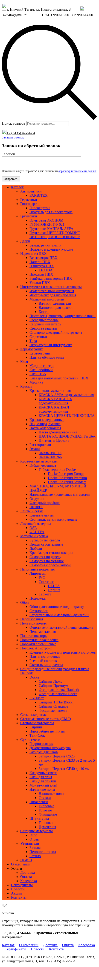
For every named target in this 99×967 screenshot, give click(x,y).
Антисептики (31, 191)
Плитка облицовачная (46, 357)
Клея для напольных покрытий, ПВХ (58, 378)
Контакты (18, 897)
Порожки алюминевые (38, 644)
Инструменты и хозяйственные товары (51, 287)
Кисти (44, 312)
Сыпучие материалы (36, 831)
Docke (34, 677)
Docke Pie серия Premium (67, 478)
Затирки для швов (43, 752)
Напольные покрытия (37, 569)
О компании (20, 864)
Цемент (26, 860)
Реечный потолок (43, 661)
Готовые (45, 810)
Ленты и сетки (31, 511)
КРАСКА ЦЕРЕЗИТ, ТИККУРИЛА (67, 415)
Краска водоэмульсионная (50, 391)
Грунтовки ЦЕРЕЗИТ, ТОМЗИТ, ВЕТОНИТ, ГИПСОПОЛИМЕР (55, 235)
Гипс (33, 835)
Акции (16, 893)
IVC (42, 578)
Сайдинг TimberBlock (56, 702)
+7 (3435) (20, 133)
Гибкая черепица (42, 465)
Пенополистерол (42, 852)
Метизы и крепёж (34, 536)
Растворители (40, 445)
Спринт (54, 590)
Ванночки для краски (56, 307)
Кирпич (35, 727)
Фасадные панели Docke (58, 694)
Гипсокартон (30, 204)
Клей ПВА (37, 374)
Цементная (47, 827)
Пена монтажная (33, 623)
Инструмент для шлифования (52, 295)
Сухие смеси (30, 740)
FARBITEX (38, 195)
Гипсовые (46, 806)
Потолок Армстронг (36, 648)
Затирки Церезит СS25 (57, 756)
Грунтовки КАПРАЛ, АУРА (51, 229)
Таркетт (45, 594)
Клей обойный (41, 370)
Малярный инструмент (47, 299)
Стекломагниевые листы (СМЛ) (45, 719)
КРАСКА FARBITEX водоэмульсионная (55, 401)
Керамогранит (31, 349)
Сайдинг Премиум (53, 686)
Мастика (36, 382)
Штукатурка (39, 818)
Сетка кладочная (33, 715)
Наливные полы (42, 789)
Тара (33, 341)
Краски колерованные (46, 420)
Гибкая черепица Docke (57, 469)
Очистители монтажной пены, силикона (61, 627)
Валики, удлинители (55, 303)
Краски (26, 386)
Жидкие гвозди (41, 366)
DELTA (54, 586)
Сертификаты (22, 885)
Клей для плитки (42, 781)
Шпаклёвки (38, 802)
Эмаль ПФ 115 (50, 453)
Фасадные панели (53, 710)
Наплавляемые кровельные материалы (59, 494)
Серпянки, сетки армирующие (53, 519)
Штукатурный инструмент (50, 345)
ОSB (33, 528)
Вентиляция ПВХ (43, 258)
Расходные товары (43, 320)
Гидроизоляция (41, 744)
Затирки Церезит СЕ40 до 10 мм (64, 769)
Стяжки (45, 798)
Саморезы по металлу (46, 561)
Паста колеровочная (45, 428)
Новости (18, 889)
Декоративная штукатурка (50, 748)
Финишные (48, 814)
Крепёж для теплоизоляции (51, 553)
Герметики (28, 199)
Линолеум (37, 573)
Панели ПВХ (39, 262)
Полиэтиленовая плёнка (39, 640)
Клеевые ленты (41, 515)
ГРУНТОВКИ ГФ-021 (46, 224)
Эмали (34, 449)
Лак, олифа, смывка (45, 424)
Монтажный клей (43, 785)
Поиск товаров (13, 123)
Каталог (17, 187)
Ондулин (36, 499)
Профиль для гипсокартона (51, 212)
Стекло (35, 856)
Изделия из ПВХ (33, 253)
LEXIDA (46, 270)
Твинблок (37, 735)
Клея (24, 361)
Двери (25, 241)
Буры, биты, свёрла (44, 540)
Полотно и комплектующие (51, 249)
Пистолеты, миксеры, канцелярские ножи (62, 316)
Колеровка (28, 881)
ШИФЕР (36, 507)
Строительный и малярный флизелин (59, 615)
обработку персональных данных (77, 171)
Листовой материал (35, 524)
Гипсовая (46, 823)
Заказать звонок (13, 137)
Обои (24, 602)
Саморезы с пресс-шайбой (50, 565)
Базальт (35, 848)
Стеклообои (38, 611)
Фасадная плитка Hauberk (59, 690)
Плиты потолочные (44, 656)
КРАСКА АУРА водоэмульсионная (66, 395)
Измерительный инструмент (51, 291)
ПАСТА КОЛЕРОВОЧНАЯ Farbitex (67, 436)
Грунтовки (28, 216)
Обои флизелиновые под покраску (56, 607)
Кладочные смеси (43, 773)
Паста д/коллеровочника (58, 432)
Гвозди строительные (46, 544)
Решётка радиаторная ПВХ (50, 278)
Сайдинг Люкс (50, 681)
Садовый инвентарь (45, 324)
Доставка (27, 872)
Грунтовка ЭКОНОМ (46, 220)
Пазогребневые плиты (47, 731)
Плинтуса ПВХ (41, 266)
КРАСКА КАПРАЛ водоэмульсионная (54, 409)
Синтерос (46, 582)
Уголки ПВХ (39, 283)
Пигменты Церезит (54, 440)
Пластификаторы (33, 636)
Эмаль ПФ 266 (50, 457)
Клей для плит (40, 777)
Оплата (26, 877)
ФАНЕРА (36, 532)
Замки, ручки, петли (45, 245)
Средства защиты (43, 328)
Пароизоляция (31, 619)
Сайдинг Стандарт (53, 706)
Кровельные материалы (39, 461)
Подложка (37, 598)
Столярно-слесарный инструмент (55, 332)
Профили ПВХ (41, 274)
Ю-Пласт (36, 698)
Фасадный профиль (44, 503)
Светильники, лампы (46, 665)
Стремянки (38, 337)
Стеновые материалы (37, 723)
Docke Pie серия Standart (67, 482)
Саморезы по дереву (45, 557)
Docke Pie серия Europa (66, 474)
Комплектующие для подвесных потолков (62, 652)
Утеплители (29, 843)
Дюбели (35, 548)
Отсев (34, 839)
